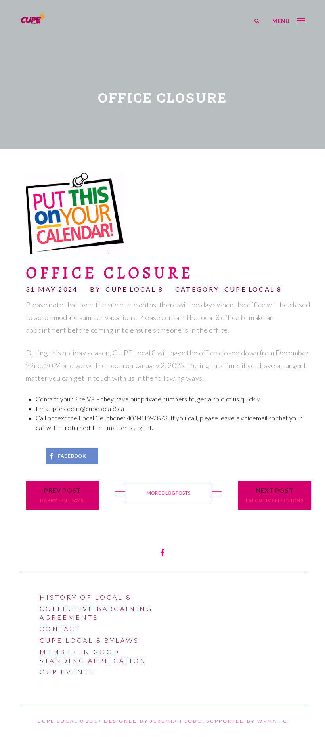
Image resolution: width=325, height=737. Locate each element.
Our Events (67, 672)
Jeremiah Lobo (176, 721)
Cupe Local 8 (253, 289)
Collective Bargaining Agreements (96, 613)
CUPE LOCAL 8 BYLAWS (89, 640)
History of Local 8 (85, 597)
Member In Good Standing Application (93, 656)
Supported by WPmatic (247, 721)
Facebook (72, 456)
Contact (60, 628)
